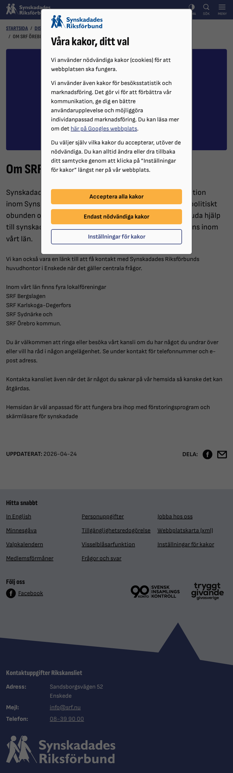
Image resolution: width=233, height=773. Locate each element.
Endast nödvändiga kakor (116, 216)
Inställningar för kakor (116, 236)
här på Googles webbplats (104, 128)
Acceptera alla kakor (116, 196)
